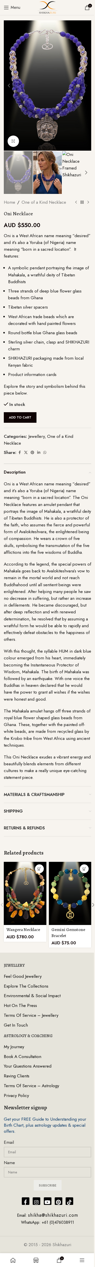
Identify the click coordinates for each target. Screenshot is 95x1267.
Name (9, 1163)
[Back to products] (82, 202)
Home (9, 202)
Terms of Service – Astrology (31, 1086)
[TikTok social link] (69, 1201)
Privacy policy (16, 1096)
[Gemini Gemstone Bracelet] (70, 893)
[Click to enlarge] (13, 141)
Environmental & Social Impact (32, 996)
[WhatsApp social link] (45, 452)
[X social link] (26, 452)
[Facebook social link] (19, 452)
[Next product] (88, 202)
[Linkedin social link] (39, 452)
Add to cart (20, 417)
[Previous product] (76, 202)
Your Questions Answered (27, 1066)
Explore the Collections (26, 986)
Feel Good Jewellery (23, 976)
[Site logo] (47, 7)
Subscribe (47, 1185)
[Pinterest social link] (32, 452)
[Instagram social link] (36, 1201)
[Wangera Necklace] (25, 893)
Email (9, 1142)
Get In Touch (16, 1025)
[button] (9, 85)
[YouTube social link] (47, 1201)
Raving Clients (16, 1076)
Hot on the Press (20, 1005)
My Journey (14, 1047)
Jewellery (36, 436)
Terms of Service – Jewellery (31, 1015)
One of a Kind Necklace (44, 202)
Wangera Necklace (23, 930)
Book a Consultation (22, 1057)
